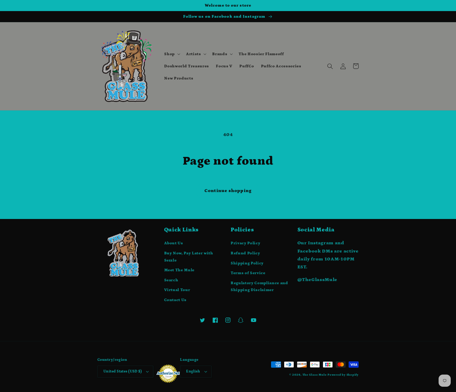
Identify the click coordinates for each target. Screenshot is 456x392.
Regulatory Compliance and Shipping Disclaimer (259, 286)
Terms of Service (248, 273)
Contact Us (175, 300)
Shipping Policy (247, 263)
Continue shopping (228, 190)
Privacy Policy (245, 243)
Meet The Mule (179, 270)
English (193, 371)
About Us (173, 243)
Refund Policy (245, 253)
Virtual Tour (177, 290)
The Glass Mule (314, 374)
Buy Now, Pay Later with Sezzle (188, 257)
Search (171, 280)
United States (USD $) (122, 371)
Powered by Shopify (343, 374)
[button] (172, 54)
